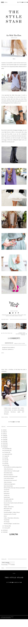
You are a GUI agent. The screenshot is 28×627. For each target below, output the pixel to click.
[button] (3, 2)
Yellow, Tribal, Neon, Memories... (11, 518)
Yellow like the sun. (8, 469)
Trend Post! (6, 489)
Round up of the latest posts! (10, 476)
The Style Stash (14, 17)
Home (14, 573)
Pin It (14, 58)
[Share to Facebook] (16, 312)
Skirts (16, 315)
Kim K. (5, 516)
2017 (4, 437)
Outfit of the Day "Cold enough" (11, 470)
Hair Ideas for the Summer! (10, 480)
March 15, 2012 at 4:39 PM (19, 343)
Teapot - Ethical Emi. (9, 506)
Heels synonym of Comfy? (10, 514)
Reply (2, 352)
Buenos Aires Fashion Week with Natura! (13, 502)
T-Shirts (20, 315)
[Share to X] (13, 312)
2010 (4, 532)
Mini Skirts (11, 315)
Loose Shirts (20, 314)
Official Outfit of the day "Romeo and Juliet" (14, 487)
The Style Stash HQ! (8, 499)
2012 (4, 446)
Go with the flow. (17, 326)
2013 (4, 445)
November (7, 450)
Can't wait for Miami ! (9, 478)
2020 (4, 431)
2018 (4, 435)
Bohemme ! (7, 493)
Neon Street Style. (8, 486)
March (6, 465)
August (6, 456)
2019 (4, 433)
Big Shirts (9, 314)
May (5, 461)
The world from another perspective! (13, 467)
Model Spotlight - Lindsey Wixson (12, 512)
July (5, 458)
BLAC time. (6, 491)
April (5, 463)
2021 (4, 430)
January (6, 527)
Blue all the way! (8, 508)
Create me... (7, 495)
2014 (4, 443)
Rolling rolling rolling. (23, 326)
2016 (4, 439)
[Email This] (10, 312)
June (5, 459)
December (7, 448)
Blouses (15, 314)
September (7, 454)
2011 (4, 530)
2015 (4, 441)
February (6, 526)
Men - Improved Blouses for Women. (4, 326)
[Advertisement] (14, 545)
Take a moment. (8, 482)
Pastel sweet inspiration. (9, 484)
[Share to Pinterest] (18, 312)
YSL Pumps (6, 521)
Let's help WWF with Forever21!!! (11, 326)
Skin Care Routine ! (8, 474)
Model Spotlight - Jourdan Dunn (11, 523)
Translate (12, 564)
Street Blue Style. (8, 472)
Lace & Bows (7, 510)
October (6, 452)
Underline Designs (6, 617)
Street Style (7, 497)
